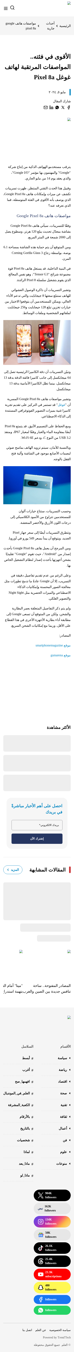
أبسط (27, 1058)
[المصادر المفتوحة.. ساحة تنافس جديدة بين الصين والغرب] (47, 963)
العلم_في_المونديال (18, 1093)
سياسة (62, 1058)
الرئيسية (65, 26)
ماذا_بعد (26, 1164)
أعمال (63, 1128)
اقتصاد (62, 1081)
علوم (63, 1152)
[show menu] (5, 8)
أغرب (27, 1070)
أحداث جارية (50, 26)
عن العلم (40, 1330)
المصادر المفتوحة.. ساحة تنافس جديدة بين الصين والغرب (47, 988)
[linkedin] (51, 107)
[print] (69, 107)
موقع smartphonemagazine (53, 645)
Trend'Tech (64, 1337)
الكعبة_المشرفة (20, 1105)
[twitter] (63, 107)
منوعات (61, 1163)
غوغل (61, 404)
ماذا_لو (26, 1176)
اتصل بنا (27, 1330)
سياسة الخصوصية (60, 1330)
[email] (46, 107)
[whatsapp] (57, 107)
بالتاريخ (26, 1129)
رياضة (63, 1069)
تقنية (64, 1105)
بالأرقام (26, 1117)
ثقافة (63, 1116)
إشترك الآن (37, 838)
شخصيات (25, 1140)
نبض (47, 1208)
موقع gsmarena (61, 655)
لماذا (28, 1152)
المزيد (15, 869)
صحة (63, 1093)
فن (65, 1140)
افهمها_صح (24, 1082)
